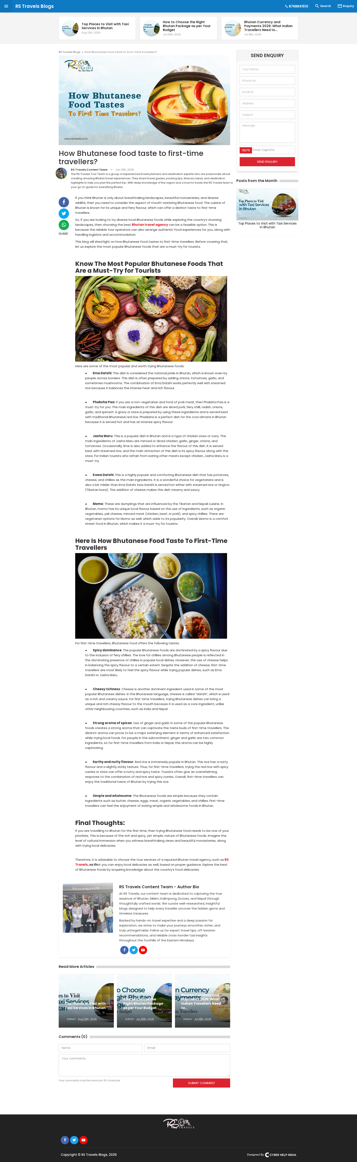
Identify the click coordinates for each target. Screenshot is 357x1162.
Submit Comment (201, 1083)
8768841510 (298, 6)
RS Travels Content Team (89, 170)
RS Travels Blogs (34, 6)
